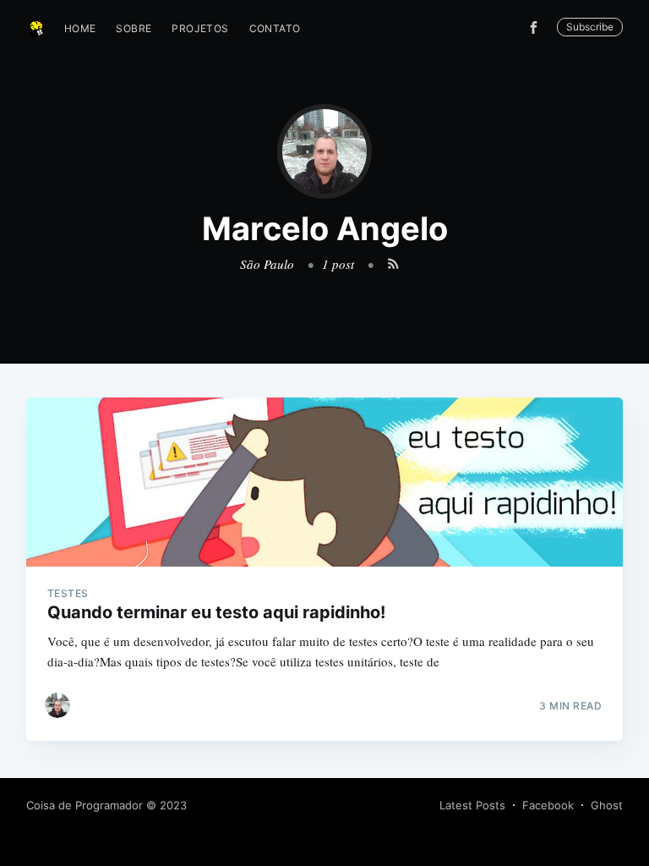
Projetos (200, 28)
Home (80, 28)
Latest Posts (472, 805)
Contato (275, 28)
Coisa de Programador (84, 805)
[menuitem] (80, 28)
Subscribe (590, 26)
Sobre (133, 28)
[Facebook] (538, 27)
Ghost (607, 805)
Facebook (548, 805)
